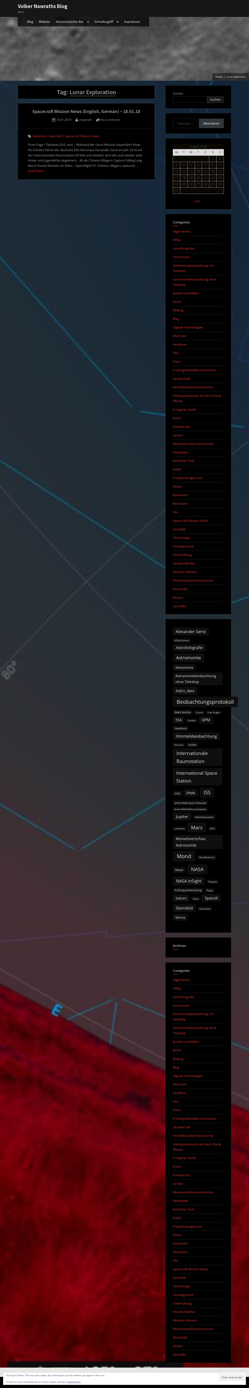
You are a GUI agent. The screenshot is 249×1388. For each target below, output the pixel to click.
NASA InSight (188, 881)
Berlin (177, 302)
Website (44, 22)
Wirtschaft (180, 589)
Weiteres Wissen (185, 572)
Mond (184, 856)
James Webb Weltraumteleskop (190, 809)
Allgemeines (181, 231)
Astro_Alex (185, 690)
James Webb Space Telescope (190, 803)
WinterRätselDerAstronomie (193, 580)
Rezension (180, 503)
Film (176, 353)
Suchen (178, 93)
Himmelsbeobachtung (196, 736)
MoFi (212, 828)
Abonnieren (211, 123)
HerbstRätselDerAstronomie (193, 387)
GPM (206, 719)
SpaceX (211, 898)
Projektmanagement (187, 478)
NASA (197, 869)
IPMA (190, 792)
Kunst (177, 418)
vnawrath (85, 120)
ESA (179, 719)
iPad (177, 793)
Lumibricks (179, 828)
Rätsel (177, 486)
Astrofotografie (183, 248)
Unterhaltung (182, 555)
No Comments (110, 120)
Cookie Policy (74, 1381)
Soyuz (196, 898)
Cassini (199, 712)
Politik (177, 469)
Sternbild (179, 529)
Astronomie (181, 257)
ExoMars (192, 720)
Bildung (178, 310)
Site (175, 512)
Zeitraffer (179, 606)
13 (198, 171)
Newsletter (39, 136)
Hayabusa (181, 728)
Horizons (179, 744)
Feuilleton (180, 344)
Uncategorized (183, 546)
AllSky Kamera (181, 640)
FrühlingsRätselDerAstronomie (195, 370)
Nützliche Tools (183, 461)
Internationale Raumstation (192, 757)
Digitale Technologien (188, 327)
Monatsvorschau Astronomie (193, 444)
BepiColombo (183, 712)
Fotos (177, 361)
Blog (30, 22)
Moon (179, 870)
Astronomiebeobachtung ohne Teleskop (195, 678)
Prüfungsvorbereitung (188, 890)
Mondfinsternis (207, 857)
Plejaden (212, 881)
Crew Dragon (213, 712)
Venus (180, 917)
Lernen (178, 435)
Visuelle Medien (184, 563)
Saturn (181, 898)
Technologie (181, 538)
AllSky (177, 240)
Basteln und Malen (186, 293)
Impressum (132, 22)
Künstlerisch (181, 427)
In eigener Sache (184, 409)
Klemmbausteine (204, 817)
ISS (207, 792)
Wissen (178, 597)
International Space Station (196, 777)
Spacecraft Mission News (82, 136)
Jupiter (182, 816)
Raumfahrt (56, 136)
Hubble (192, 744)
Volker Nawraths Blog (42, 6)
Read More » (37, 171)
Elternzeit (179, 336)
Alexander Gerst (191, 631)
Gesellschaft (181, 379)
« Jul (197, 201)
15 (213, 171)
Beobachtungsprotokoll (205, 701)
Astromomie (188, 658)
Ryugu (210, 890)
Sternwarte (205, 908)
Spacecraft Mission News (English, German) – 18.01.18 (86, 111)
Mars (197, 827)
